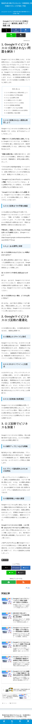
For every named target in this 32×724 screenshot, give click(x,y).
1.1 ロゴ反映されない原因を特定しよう (17, 92)
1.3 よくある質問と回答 (12, 97)
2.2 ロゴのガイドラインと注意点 (15, 102)
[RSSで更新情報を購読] (23, 582)
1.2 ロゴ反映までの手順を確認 (14, 95)
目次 (13, 89)
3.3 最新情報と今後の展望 (13, 113)
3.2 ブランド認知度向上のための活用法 (17, 110)
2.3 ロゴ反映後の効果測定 (13, 105)
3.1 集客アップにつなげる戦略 (14, 108)
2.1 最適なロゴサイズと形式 (13, 100)
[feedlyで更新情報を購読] (8, 582)
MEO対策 (5, 560)
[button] (21, 35)
